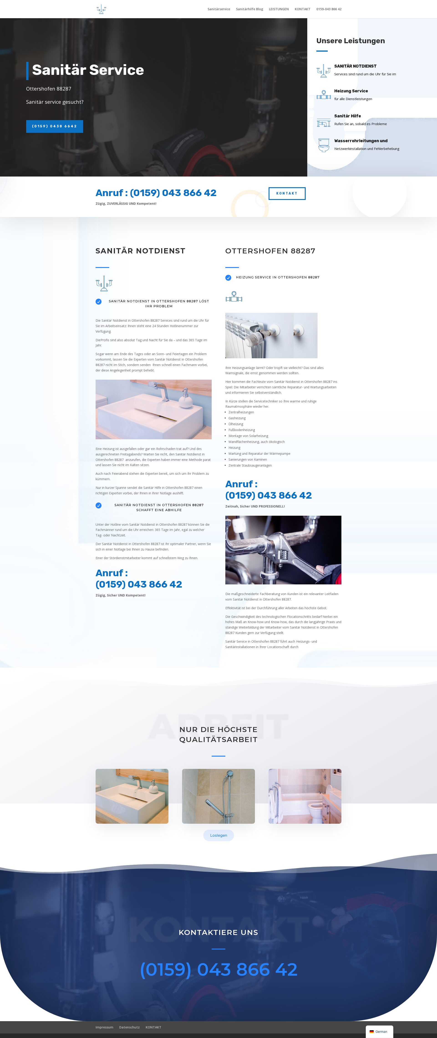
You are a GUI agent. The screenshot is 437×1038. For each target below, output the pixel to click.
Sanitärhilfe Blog (249, 9)
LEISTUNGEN (279, 9)
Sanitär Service (88, 70)
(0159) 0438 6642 (54, 126)
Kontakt (287, 193)
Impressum (104, 1027)
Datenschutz (129, 1027)
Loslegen (218, 835)
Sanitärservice (219, 9)
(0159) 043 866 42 (219, 969)
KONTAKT (302, 9)
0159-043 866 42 (328, 9)
